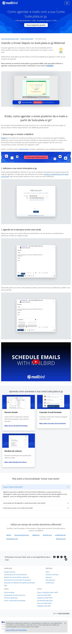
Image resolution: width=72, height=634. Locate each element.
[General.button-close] (65, 623)
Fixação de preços (9, 572)
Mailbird (50, 66)
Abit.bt (8, 535)
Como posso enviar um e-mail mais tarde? (18, 508)
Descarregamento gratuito (36, 25)
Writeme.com (61, 539)
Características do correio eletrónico (15, 574)
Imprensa (49, 577)
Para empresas (50, 580)
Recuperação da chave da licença (14, 595)
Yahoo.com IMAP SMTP (44, 603)
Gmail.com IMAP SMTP (44, 595)
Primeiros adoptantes (11, 598)
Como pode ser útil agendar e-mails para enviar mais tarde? (24, 503)
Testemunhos (50, 583)
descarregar (24, 149)
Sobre (47, 572)
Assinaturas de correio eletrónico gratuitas (17, 580)
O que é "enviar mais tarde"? (13, 487)
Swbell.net (36, 535)
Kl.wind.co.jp (47, 535)
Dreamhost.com (12, 539)
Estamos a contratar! (52, 574)
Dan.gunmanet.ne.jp (21, 535)
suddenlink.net (60, 535)
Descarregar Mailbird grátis (36, 157)
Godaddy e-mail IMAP (44, 606)
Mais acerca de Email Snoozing (15, 426)
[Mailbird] (10, 2)
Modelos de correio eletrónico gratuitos (16, 577)
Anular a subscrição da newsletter (15, 600)
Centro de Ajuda (9, 592)
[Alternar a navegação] (67, 3)
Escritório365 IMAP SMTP (45, 600)
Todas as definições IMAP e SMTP (47, 592)
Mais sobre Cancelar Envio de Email (52, 423)
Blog (5, 585)
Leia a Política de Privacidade (16, 630)
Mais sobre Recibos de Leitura (15, 462)
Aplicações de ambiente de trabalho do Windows (19, 583)
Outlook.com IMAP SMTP (44, 598)
